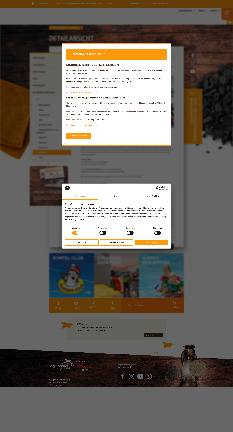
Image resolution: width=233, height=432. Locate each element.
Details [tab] (117, 196)
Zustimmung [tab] (80, 196)
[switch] (102, 233)
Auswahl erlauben (116, 243)
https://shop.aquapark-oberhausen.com (81, 92)
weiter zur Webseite (78, 136)
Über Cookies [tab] (153, 196)
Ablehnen (82, 243)
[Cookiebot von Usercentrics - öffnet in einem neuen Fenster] (157, 188)
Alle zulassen (151, 243)
